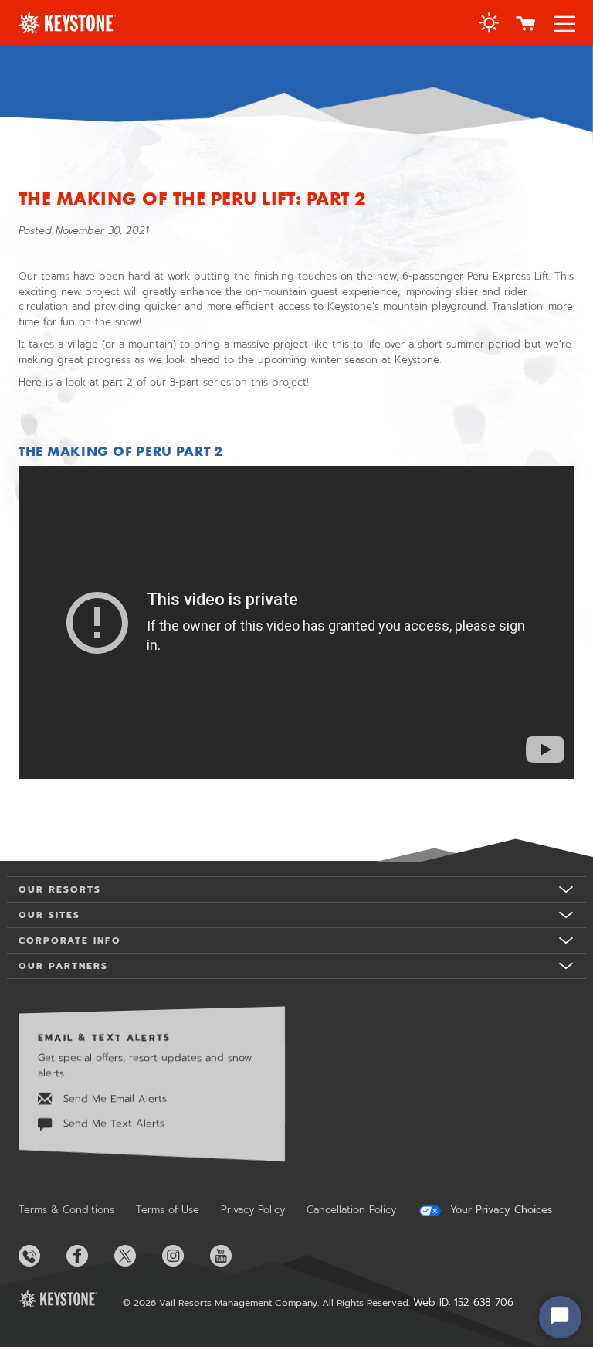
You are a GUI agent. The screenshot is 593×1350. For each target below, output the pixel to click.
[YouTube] (232, 1256)
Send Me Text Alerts (111, 1123)
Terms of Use (167, 1209)
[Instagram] (184, 1256)
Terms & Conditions (66, 1209)
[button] (489, 24)
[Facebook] (88, 1256)
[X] (136, 1256)
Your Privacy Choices (499, 1210)
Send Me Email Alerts (113, 1098)
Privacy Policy (253, 1209)
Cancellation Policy (351, 1209)
